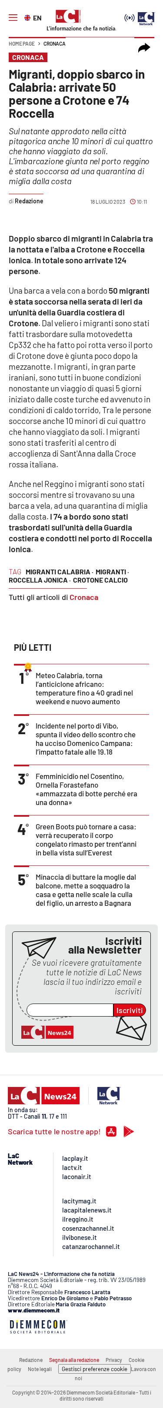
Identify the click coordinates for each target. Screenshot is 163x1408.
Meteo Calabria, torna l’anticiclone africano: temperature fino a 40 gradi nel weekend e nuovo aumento (84, 688)
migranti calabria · (59, 571)
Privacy (114, 1360)
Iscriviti (129, 1010)
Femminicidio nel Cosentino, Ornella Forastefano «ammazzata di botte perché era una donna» (86, 789)
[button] (144, 47)
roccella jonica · (40, 580)
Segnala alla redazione (74, 1360)
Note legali (40, 1369)
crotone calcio (100, 580)
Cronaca (54, 43)
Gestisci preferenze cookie (94, 1368)
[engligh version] (28, 17)
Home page (22, 43)
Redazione (31, 1360)
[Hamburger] (13, 17)
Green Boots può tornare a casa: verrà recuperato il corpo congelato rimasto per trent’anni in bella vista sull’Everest (86, 839)
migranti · (112, 571)
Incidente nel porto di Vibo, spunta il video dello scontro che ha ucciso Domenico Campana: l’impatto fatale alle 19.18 (86, 738)
